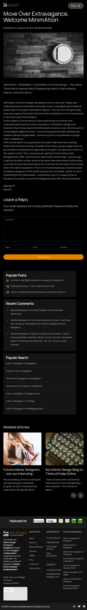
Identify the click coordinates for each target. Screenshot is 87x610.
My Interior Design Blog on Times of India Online (64, 471)
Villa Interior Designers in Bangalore (23, 378)
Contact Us (34, 564)
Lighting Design (52, 542)
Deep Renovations (51, 554)
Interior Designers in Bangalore (21, 363)
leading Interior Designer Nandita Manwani (11, 567)
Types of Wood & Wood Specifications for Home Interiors (38, 292)
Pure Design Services (51, 547)
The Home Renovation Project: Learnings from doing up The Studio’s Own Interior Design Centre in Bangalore (40, 324)
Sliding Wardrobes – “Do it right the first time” (33, 286)
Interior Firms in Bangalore (19, 371)
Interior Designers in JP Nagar (20, 401)
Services (33, 551)
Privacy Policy (34, 568)
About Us (33, 542)
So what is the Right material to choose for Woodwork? (37, 280)
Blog (31, 559)
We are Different (36, 547)
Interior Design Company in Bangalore (9, 545)
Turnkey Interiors (53, 538)
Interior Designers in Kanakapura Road (24, 408)
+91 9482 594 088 (53, 570)
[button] (75, 5)
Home (31, 538)
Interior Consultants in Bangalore (72, 580)
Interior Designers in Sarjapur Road (23, 393)
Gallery (32, 555)
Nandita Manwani (19, 310)
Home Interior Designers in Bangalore (24, 386)
